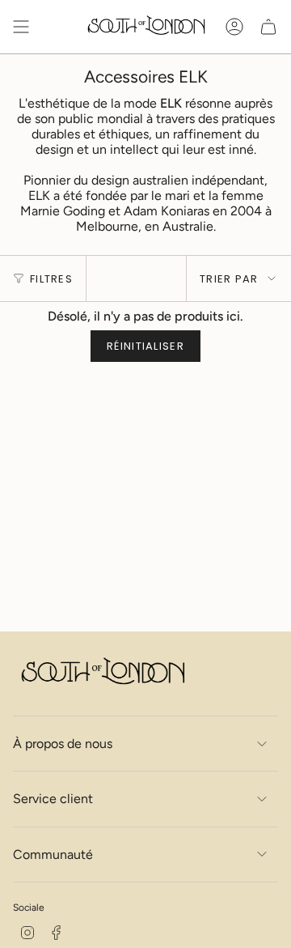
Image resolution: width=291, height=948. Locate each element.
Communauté (53, 854)
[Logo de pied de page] (102, 673)
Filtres (51, 279)
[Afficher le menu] (21, 26)
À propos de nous (62, 743)
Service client (53, 798)
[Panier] (268, 26)
